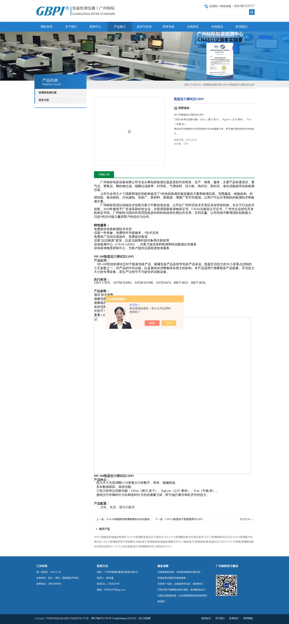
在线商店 (217, 26)
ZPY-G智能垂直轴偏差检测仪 (110, 537)
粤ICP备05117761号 (101, 618)
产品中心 (196, 84)
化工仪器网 (145, 618)
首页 (186, 84)
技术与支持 (144, 26)
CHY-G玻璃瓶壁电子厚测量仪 (118, 541)
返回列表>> (246, 519)
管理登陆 (248, 618)
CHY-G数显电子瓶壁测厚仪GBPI (184, 519)
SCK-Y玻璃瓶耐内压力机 (218, 537)
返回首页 (206, 618)
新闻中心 (95, 26)
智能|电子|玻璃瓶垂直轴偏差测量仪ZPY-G (159, 541)
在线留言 (193, 26)
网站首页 (46, 26)
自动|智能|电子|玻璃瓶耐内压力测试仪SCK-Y (147, 546)
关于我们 (71, 26)
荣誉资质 (168, 26)
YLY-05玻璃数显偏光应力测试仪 (145, 537)
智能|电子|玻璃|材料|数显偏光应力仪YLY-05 (207, 541)
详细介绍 (104, 174)
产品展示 (120, 26)
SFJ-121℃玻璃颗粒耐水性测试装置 (183, 537)
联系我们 (242, 26)
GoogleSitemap (119, 618)
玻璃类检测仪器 (213, 84)
